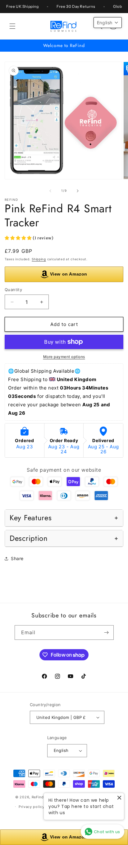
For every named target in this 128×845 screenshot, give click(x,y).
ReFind (38, 797)
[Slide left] (50, 191)
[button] (12, 26)
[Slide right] (78, 191)
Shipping (39, 259)
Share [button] (17, 558)
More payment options (64, 356)
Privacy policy (31, 807)
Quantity (13, 289)
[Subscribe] (106, 632)
